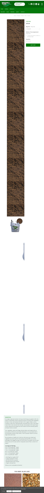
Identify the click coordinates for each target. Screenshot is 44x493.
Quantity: (28, 39)
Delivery (3, 11)
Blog (8, 11)
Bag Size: (30, 26)
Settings (3, 491)
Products (12, 9)
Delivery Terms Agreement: (32, 32)
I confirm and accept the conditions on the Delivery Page (33, 36)
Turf (2, 9)
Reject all (9, 491)
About (17, 11)
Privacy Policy (23, 488)
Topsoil (6, 9)
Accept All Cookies (16, 491)
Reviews (12, 11)
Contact (23, 11)
